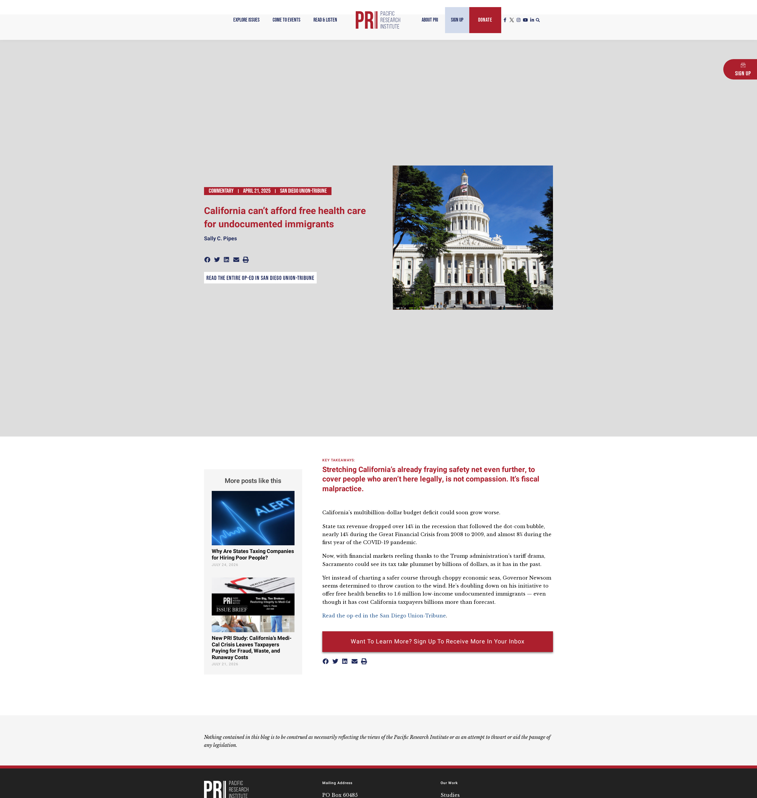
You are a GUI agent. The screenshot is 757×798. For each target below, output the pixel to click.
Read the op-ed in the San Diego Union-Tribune (384, 616)
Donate (485, 20)
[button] (537, 20)
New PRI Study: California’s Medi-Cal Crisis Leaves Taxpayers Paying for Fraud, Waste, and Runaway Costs (252, 647)
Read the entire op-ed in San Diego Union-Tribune (260, 278)
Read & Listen (325, 20)
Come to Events (286, 20)
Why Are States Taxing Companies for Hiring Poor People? (253, 554)
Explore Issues (246, 20)
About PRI (430, 20)
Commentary (221, 190)
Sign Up (457, 20)
